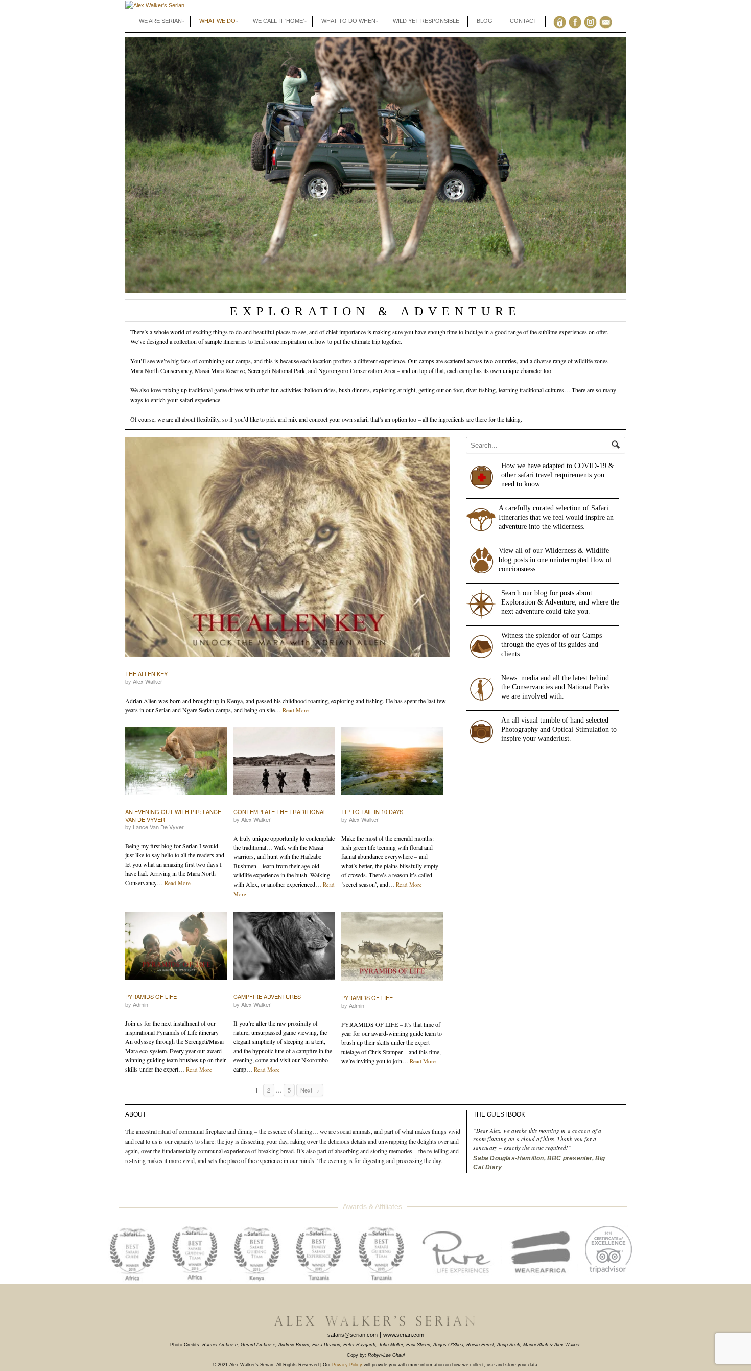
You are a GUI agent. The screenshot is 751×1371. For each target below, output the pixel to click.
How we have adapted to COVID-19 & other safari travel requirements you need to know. (557, 475)
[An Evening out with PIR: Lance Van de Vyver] (176, 761)
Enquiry (607, 21)
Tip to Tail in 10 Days (372, 811)
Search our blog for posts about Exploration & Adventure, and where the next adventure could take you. (560, 602)
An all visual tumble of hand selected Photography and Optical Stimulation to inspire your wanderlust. (559, 729)
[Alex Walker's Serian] (154, 5)
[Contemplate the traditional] (284, 761)
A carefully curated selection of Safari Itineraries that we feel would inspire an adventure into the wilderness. (556, 517)
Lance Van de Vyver (158, 827)
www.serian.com (403, 1335)
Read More (296, 710)
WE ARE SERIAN (160, 21)
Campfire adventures (267, 996)
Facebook (577, 21)
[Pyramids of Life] (176, 946)
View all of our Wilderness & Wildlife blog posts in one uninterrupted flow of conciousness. (555, 560)
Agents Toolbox (561, 21)
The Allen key (146, 673)
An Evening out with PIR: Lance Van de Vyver (173, 815)
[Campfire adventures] (284, 946)
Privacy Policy (347, 1364)
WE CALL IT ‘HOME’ (278, 21)
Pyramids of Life (151, 996)
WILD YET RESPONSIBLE (426, 21)
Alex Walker (147, 681)
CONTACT (523, 21)
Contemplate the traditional (279, 811)
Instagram (592, 21)
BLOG (484, 21)
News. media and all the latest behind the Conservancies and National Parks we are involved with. (555, 687)
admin (140, 1004)
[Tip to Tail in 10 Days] (392, 761)
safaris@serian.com (352, 1335)
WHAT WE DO (217, 21)
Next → (309, 1090)
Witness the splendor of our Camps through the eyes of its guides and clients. (551, 645)
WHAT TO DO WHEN (348, 21)
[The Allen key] (287, 547)
